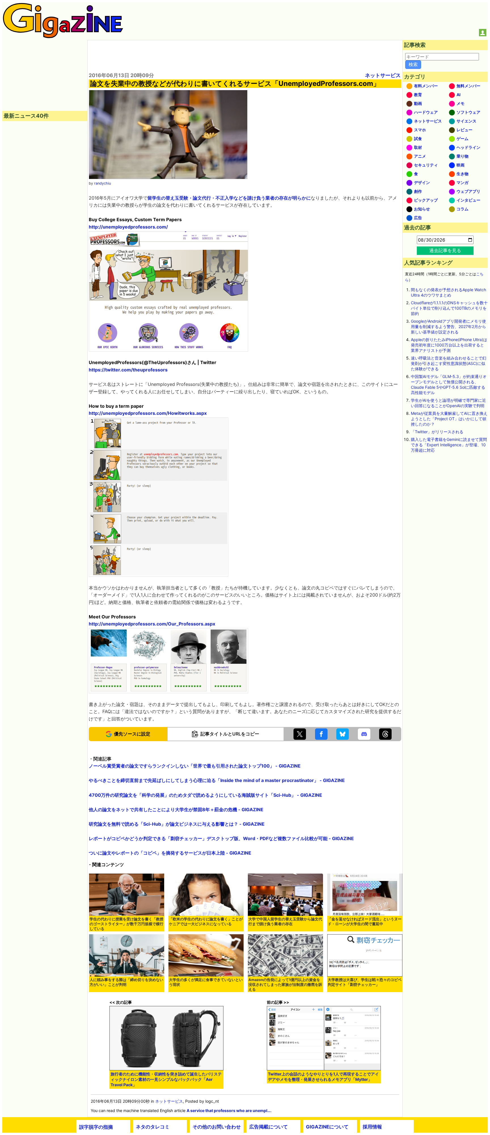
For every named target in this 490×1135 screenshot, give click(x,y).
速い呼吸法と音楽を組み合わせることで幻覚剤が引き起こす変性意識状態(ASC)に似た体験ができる (448, 363)
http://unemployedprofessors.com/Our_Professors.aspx (152, 624)
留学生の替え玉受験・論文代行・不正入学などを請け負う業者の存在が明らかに (229, 198)
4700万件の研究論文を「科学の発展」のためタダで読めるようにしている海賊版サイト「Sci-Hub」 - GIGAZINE (205, 795)
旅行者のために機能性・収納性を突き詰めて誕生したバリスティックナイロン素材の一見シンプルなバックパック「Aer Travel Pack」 (166, 1079)
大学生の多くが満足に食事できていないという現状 (206, 982)
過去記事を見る (445, 250)
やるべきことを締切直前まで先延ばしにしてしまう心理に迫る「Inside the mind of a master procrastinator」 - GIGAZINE (217, 780)
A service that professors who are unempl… (229, 1110)
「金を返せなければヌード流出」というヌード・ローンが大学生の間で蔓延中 (365, 921)
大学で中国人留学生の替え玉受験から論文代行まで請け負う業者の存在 (285, 921)
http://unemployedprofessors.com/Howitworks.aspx (148, 413)
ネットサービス (383, 75)
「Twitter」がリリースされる (437, 431)
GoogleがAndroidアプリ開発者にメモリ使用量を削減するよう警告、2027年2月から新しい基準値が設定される (448, 326)
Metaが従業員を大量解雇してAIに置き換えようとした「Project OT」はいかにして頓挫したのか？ (449, 418)
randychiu (102, 183)
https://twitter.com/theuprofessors (128, 370)
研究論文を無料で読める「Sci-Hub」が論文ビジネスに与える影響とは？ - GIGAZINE (177, 824)
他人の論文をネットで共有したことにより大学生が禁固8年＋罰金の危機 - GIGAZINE (176, 809)
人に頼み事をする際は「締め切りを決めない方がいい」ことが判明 (126, 982)
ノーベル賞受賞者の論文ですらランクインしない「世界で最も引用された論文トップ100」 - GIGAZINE (195, 766)
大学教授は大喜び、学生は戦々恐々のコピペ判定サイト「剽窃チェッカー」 (365, 982)
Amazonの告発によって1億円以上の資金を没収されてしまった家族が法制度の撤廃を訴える (285, 985)
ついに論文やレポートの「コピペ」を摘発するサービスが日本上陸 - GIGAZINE (170, 853)
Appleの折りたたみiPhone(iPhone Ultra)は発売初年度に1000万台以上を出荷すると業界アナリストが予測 (449, 345)
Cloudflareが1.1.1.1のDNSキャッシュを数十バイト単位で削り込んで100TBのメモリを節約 (449, 308)
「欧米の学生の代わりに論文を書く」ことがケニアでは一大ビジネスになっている (206, 921)
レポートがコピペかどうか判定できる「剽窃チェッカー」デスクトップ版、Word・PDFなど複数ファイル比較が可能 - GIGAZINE (221, 838)
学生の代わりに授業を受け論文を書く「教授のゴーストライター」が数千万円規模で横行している (126, 924)
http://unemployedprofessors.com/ (128, 227)
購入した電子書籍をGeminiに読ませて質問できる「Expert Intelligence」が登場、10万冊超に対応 (449, 445)
